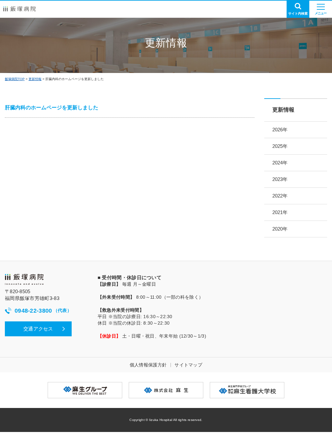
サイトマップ (188, 364)
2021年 (280, 212)
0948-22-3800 (43, 310)
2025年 (280, 146)
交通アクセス (38, 328)
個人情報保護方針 (148, 364)
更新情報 (35, 79)
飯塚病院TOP (15, 79)
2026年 (280, 129)
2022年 (280, 195)
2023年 (280, 179)
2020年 (280, 229)
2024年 (280, 162)
